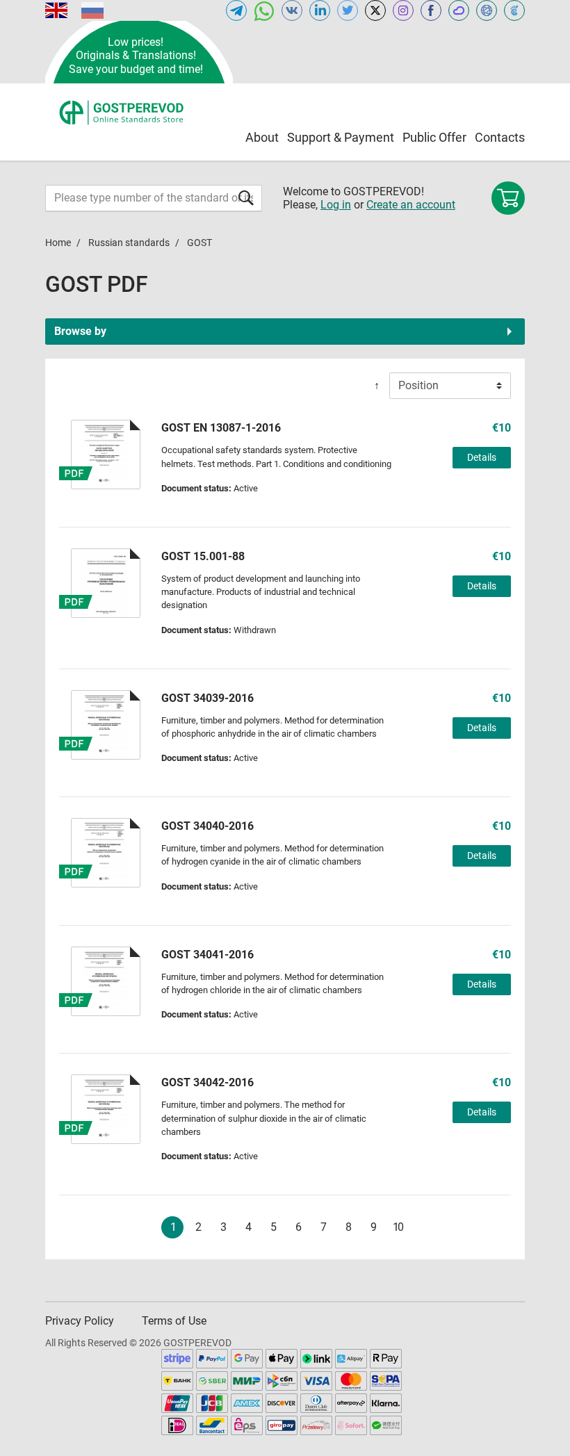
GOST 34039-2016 (207, 698)
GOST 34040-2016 (207, 826)
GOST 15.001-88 (203, 556)
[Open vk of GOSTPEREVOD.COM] (292, 10)
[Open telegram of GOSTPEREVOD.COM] (236, 10)
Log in (335, 204)
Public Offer (434, 137)
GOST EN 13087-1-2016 (221, 427)
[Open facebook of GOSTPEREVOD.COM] (431, 10)
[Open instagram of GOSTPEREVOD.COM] (403, 10)
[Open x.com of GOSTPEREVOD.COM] (375, 10)
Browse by (80, 331)
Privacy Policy (79, 1320)
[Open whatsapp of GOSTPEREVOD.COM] (264, 10)
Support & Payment (340, 137)
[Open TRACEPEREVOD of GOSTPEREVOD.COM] (514, 10)
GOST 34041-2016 (207, 954)
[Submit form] (246, 198)
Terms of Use (174, 1320)
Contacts (500, 137)
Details (481, 457)
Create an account (410, 204)
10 (397, 1227)
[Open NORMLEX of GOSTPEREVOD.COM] (486, 10)
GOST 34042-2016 (207, 1082)
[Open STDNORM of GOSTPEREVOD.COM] (458, 10)
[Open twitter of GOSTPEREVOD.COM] (347, 10)
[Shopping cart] (508, 198)
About (262, 137)
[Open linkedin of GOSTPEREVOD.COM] (319, 10)
